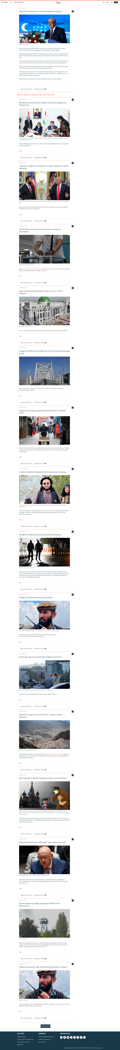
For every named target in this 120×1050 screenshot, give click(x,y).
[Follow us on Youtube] (68, 1037)
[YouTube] (108, 2)
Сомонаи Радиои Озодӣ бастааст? (25, 1039)
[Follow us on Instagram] (71, 1037)
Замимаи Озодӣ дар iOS (44, 1039)
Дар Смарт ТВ (42, 1042)
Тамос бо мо (20, 1044)
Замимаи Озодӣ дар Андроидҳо (46, 1036)
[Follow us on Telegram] (77, 1037)
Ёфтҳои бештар (45, 1026)
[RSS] (81, 1037)
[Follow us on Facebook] (64, 1037)
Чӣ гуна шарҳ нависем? (23, 1042)
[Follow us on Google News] (61, 1037)
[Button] (26, 89)
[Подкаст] (84, 1037)
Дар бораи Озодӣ (21, 1036)
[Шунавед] (112, 2)
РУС (104, 2)
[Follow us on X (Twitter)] (74, 1037)
